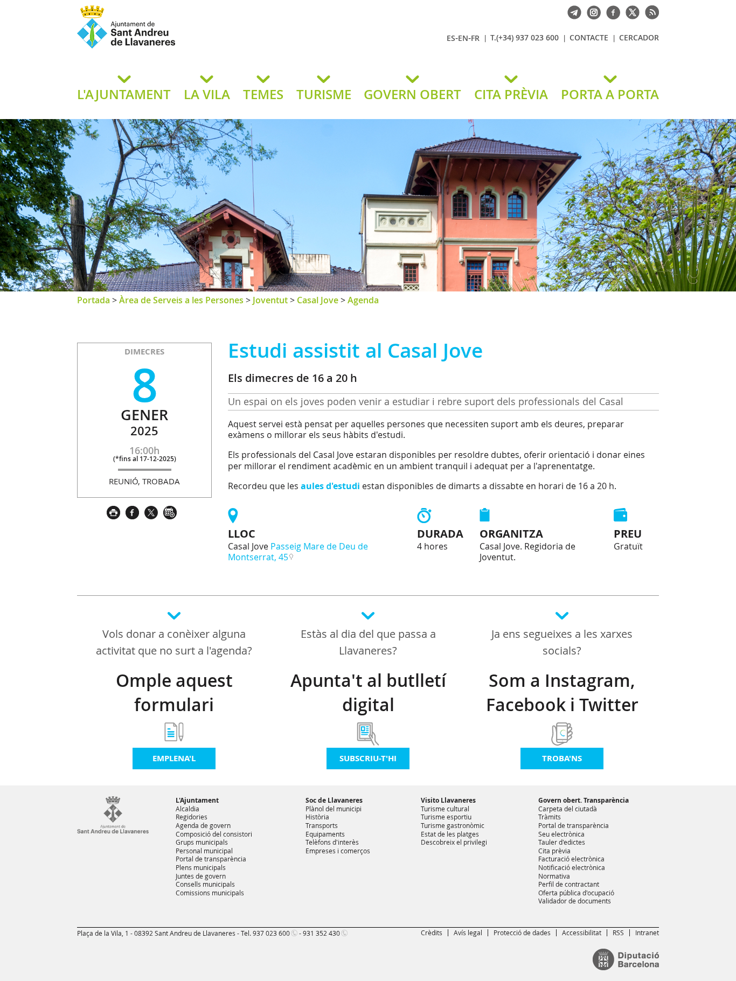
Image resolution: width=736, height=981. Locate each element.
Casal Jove (317, 300)
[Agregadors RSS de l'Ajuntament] (649, 11)
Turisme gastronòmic (452, 825)
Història (317, 816)
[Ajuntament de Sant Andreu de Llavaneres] (113, 831)
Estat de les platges (450, 834)
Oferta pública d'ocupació (576, 892)
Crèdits (431, 932)
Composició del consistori (214, 834)
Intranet (647, 932)
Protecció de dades (522, 932)
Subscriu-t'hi (368, 758)
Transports (321, 825)
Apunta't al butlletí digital (368, 692)
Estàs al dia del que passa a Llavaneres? (368, 642)
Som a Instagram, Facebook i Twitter (562, 692)
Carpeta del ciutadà (567, 808)
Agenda (363, 300)
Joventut (270, 300)
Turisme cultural (445, 808)
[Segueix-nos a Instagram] (591, 11)
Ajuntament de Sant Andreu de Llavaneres (203, 47)
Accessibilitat (581, 932)
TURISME (323, 94)
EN (463, 38)
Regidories (191, 816)
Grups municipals (202, 842)
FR (475, 38)
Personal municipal (204, 850)
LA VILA (207, 94)
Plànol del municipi (333, 808)
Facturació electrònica (571, 858)
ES (451, 38)
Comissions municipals (210, 892)
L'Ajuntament (197, 800)
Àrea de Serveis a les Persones (181, 300)
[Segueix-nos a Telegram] (571, 11)
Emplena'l (174, 758)
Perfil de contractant (568, 884)
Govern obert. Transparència (583, 800)
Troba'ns (562, 758)
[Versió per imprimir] (116, 511)
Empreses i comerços (337, 850)
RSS (618, 932)
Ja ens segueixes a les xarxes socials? (562, 642)
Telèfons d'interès (332, 842)
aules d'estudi (330, 486)
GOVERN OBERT (412, 94)
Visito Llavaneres (448, 800)
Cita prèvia (554, 850)
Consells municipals (205, 884)
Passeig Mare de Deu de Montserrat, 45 (298, 551)
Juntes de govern (201, 876)
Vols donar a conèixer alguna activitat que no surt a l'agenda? (174, 642)
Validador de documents (574, 900)
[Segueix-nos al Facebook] (610, 11)
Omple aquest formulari (174, 692)
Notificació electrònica (571, 867)
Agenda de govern (203, 825)
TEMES (263, 94)
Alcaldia (187, 808)
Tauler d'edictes (561, 842)
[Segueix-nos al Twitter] (630, 11)
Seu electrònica (561, 834)
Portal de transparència (211, 858)
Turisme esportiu (446, 816)
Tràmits (549, 816)
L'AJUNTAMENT (124, 94)
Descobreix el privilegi (454, 842)
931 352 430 (321, 933)
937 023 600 (271, 933)
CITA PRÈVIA (511, 94)
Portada (93, 300)
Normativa (554, 876)
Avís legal (468, 932)
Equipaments (325, 834)
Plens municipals (201, 867)
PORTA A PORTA (610, 94)
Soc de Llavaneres (334, 800)
